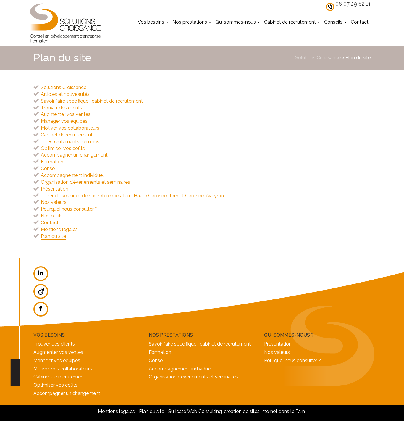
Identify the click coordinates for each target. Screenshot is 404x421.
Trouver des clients (61, 108)
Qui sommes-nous (236, 22)
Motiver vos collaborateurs (70, 128)
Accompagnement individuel (72, 175)
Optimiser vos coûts (63, 148)
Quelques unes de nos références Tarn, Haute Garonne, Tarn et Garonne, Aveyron (136, 196)
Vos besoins (151, 22)
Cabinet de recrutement (290, 22)
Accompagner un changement (74, 155)
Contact (360, 22)
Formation (52, 161)
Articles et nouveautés (65, 94)
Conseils (334, 22)
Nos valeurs (54, 202)
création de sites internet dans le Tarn (264, 411)
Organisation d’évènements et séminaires (85, 182)
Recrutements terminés (73, 141)
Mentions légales (59, 229)
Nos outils (52, 216)
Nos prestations (190, 22)
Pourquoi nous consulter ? (69, 209)
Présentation (54, 189)
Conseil (49, 168)
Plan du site (53, 236)
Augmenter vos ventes (66, 114)
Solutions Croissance (65, 23)
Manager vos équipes (64, 121)
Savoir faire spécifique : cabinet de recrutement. (92, 101)
